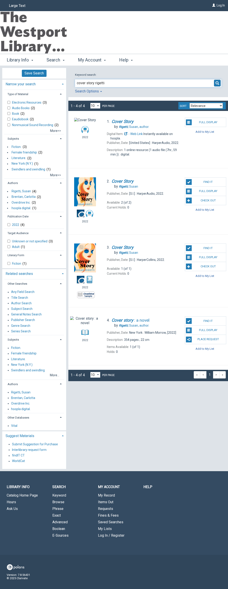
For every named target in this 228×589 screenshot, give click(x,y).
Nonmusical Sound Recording (33, 125)
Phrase (57, 509)
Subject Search (22, 309)
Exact (56, 515)
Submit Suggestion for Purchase (35, 444)
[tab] (34, 84)
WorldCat (18, 461)
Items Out (105, 502)
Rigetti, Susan (21, 191)
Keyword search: (86, 74)
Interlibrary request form (29, 450)
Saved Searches (110, 522)
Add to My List (204, 131)
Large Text (17, 6)
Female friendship (24, 152)
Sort (183, 106)
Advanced (60, 522)
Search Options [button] (87, 91)
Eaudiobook (20, 119)
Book (16, 113)
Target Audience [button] (18, 233)
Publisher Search (23, 320)
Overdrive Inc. (21, 202)
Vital (14, 425)
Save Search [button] (34, 73)
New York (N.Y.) (22, 164)
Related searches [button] (19, 274)
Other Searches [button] (17, 283)
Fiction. (16, 147)
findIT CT (18, 455)
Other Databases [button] (18, 417)
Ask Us (12, 509)
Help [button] (124, 60)
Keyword (59, 495)
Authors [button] (13, 183)
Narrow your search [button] (21, 84)
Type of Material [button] (18, 94)
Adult (16, 247)
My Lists (105, 529)
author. (134, 127)
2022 (16, 225)
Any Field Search (23, 292)
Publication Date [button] (18, 216)
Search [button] (54, 60)
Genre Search (20, 325)
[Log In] (213, 5)
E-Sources (60, 535)
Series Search (21, 331)
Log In (221, 5)
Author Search (21, 303)
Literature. (19, 158)
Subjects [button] (13, 138)
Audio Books (21, 108)
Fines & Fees (108, 515)
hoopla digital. (21, 208)
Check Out (208, 200)
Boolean (58, 529)
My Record (106, 495)
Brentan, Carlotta (24, 197)
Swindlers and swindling (28, 169)
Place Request (208, 339)
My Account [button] (90, 60)
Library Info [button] (18, 60)
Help (147, 487)
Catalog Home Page (22, 495)
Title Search (19, 297)
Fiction (17, 263)
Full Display (208, 122)
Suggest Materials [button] (20, 436)
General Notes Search (26, 314)
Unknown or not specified (30, 241)
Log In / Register (111, 535)
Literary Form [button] (16, 255)
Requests (105, 509)
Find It (208, 182)
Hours (11, 502)
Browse (58, 502)
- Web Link (135, 134)
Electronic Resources (27, 102)
